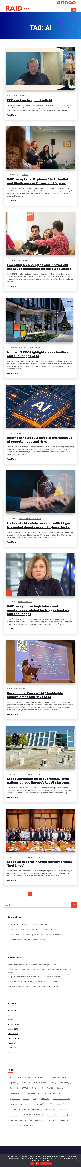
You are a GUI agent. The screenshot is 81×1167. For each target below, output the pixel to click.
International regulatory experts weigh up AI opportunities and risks (39, 439)
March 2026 (12, 1020)
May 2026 (12, 1015)
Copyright (14, 1088)
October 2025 (13, 1034)
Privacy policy (46, 1164)
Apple (65, 1077)
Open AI (63, 1109)
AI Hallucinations (24, 1077)
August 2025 (13, 1043)
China (53, 1083)
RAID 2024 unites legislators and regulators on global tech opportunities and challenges (38, 610)
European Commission (61, 1099)
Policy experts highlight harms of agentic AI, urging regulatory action (33, 986)
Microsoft (36, 1109)
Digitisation (15, 1099)
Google (13, 1104)
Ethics (26, 1099)
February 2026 (13, 1024)
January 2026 (13, 1029)
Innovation (25, 1104)
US (12, 1125)
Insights (23, 95)
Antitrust (55, 1077)
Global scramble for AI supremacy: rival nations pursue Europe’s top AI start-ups (38, 780)
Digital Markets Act (33, 1093)
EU (35, 1099)
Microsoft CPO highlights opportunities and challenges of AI (37, 354)
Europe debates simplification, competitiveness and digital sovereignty (34, 977)
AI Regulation (41, 1077)
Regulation (52, 1115)
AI (12, 1077)
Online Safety (50, 1109)
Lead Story (28, 602)
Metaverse (24, 1109)
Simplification (26, 1120)
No (37, 1164)
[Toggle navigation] (73, 10)
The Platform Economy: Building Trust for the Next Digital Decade (32, 965)
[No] (78, 1160)
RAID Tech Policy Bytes (33, 348)
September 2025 (14, 1038)
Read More (11, 115)
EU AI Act (45, 1099)
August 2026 (13, 1011)
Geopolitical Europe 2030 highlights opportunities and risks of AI (35, 695)
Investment (39, 1104)
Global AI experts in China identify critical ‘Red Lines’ (27, 940)
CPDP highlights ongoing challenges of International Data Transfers (33, 982)
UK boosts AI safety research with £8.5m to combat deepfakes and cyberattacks (38, 525)
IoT (50, 1104)
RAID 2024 (26, 1115)
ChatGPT (26, 1083)
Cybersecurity (37, 1088)
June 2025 (12, 1048)
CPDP (25, 1088)
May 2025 (12, 1052)
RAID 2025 (39, 1115)
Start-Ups (39, 1120)
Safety (13, 1120)
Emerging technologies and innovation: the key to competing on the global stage (39, 267)
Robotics (65, 1115)
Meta (13, 1109)
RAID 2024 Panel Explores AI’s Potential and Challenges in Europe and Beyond (37, 181)
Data (50, 1088)
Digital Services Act (52, 1093)
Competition (65, 1083)
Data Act (61, 1088)
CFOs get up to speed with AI (29, 100)
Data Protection (16, 1093)
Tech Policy (52, 1120)
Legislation (60, 1104)
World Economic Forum (27, 1125)
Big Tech (14, 1083)
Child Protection (39, 1083)
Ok (32, 1164)
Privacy (14, 1115)
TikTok (64, 1120)
